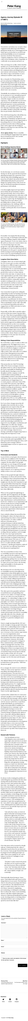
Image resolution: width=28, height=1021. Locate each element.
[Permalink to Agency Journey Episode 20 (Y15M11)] (14, 43)
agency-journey (4, 24)
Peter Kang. (11, 1017)
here (12, 138)
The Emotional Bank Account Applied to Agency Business (7, 982)
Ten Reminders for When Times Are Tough (20, 982)
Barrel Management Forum (11, 417)
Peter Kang (14, 5)
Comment (3, 922)
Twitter (3, 1001)
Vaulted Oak (11, 179)
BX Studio (5, 180)
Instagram (17, 1001)
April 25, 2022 (3, 23)
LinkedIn (10, 1001)
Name (2, 940)
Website (3, 953)
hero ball (16, 804)
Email (2, 946)
